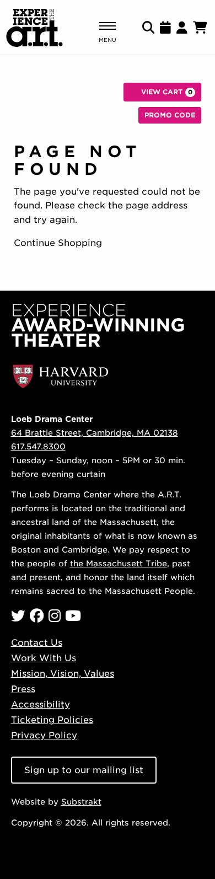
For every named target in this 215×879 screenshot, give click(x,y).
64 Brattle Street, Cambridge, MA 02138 (94, 432)
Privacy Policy (44, 735)
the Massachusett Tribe (118, 563)
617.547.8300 (38, 446)
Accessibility (40, 704)
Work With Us (43, 658)
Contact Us (36, 642)
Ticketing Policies (52, 720)
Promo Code (169, 115)
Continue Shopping (58, 243)
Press (23, 689)
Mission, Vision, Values (62, 673)
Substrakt (81, 801)
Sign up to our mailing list (83, 770)
